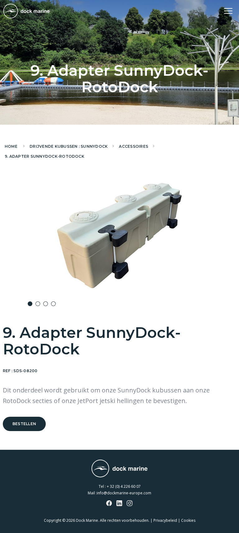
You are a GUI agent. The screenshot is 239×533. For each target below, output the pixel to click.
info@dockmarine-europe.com (124, 493)
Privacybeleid (165, 520)
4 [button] (53, 303)
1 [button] (30, 303)
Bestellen (24, 423)
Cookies (188, 520)
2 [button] (37, 303)
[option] (119, 235)
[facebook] (109, 503)
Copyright (52, 520)
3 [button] (45, 303)
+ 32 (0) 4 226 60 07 (124, 486)
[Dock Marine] (26, 11)
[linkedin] (119, 503)
